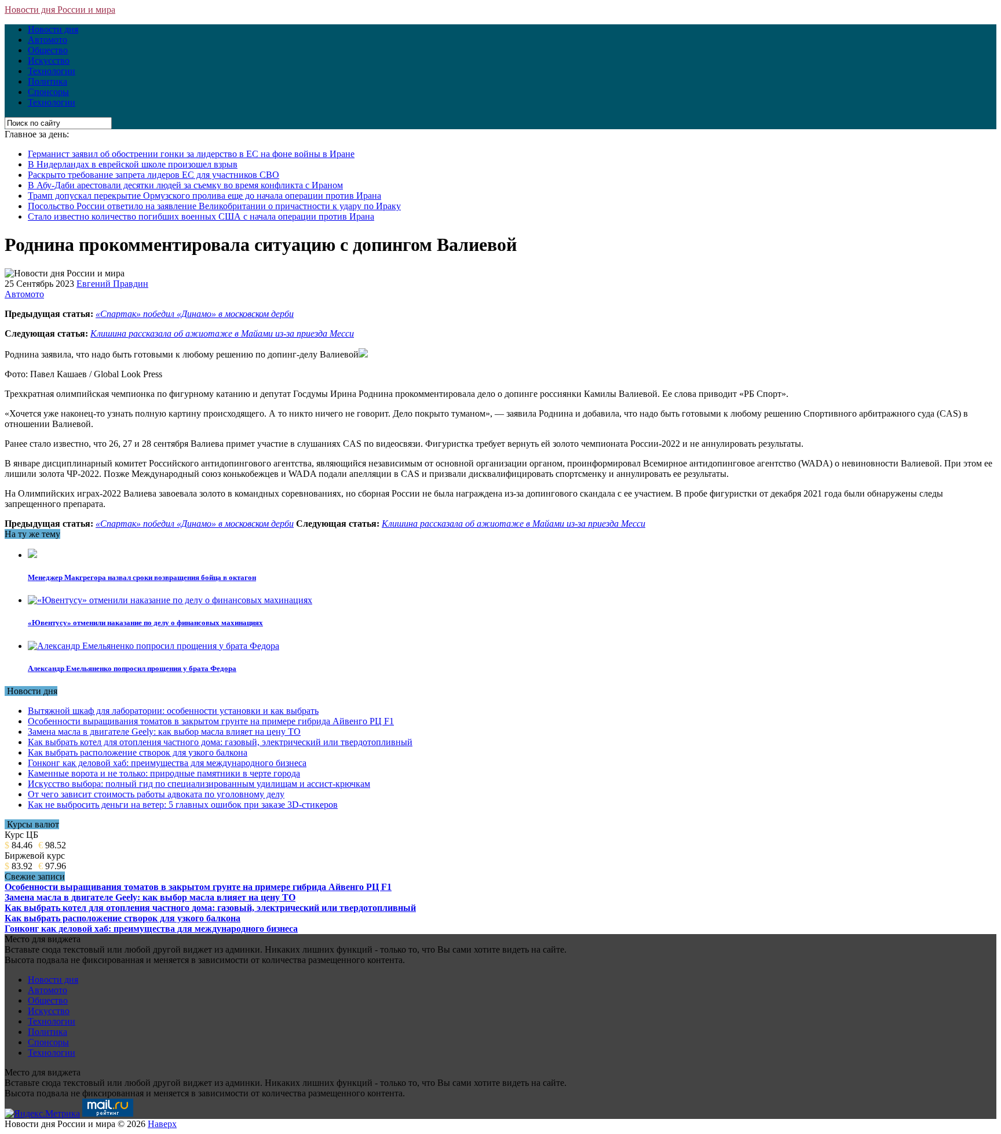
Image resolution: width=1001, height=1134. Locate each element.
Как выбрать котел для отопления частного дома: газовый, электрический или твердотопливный (220, 742)
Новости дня (53, 29)
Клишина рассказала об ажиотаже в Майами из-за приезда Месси (222, 333)
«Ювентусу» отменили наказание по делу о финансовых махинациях (145, 622)
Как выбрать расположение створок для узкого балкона (137, 752)
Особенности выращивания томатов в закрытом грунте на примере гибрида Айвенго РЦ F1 (211, 721)
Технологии (51, 71)
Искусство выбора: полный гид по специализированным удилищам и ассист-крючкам (199, 784)
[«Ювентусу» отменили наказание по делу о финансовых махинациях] (170, 600)
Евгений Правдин (112, 284)
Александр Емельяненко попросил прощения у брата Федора (132, 668)
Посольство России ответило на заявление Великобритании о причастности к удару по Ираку (214, 206)
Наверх (162, 1124)
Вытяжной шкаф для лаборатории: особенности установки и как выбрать (173, 711)
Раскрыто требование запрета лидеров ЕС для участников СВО (153, 175)
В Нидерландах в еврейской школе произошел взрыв (133, 164)
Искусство (49, 60)
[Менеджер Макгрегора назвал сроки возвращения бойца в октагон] (32, 555)
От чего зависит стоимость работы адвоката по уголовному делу (156, 794)
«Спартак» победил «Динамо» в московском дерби (195, 314)
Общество (48, 50)
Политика (47, 81)
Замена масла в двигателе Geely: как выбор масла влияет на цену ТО (164, 731)
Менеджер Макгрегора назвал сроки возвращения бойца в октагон (142, 577)
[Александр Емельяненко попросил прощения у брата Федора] (153, 646)
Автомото (47, 40)
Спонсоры (48, 92)
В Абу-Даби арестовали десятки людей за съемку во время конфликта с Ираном (185, 185)
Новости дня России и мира (60, 9)
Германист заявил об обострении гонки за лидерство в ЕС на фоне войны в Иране (191, 154)
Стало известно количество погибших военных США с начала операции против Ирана (201, 216)
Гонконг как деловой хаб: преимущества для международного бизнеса (167, 763)
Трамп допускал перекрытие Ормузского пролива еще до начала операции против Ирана (204, 195)
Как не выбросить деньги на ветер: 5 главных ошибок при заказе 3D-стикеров (183, 805)
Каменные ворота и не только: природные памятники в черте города (164, 773)
